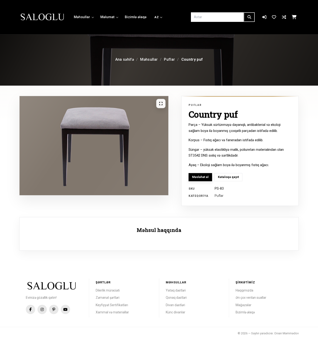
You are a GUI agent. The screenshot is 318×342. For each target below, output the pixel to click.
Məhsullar (82, 17)
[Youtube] (65, 309)
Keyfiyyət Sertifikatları (112, 305)
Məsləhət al (200, 177)
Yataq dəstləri (176, 290)
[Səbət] (294, 17)
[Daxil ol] (264, 17)
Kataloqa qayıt (228, 177)
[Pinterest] (53, 309)
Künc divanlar (175, 312)
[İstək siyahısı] (274, 17)
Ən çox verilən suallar (251, 297)
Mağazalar (243, 305)
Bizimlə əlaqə (135, 17)
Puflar (169, 59)
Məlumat (107, 17)
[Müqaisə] (284, 17)
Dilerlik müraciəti (108, 290)
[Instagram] (42, 309)
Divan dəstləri (175, 305)
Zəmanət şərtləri (107, 297)
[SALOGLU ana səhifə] (42, 17)
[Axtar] (249, 17)
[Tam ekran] (161, 103)
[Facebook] (30, 309)
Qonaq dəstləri (176, 297)
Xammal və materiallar (112, 312)
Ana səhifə (124, 59)
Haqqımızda (244, 290)
